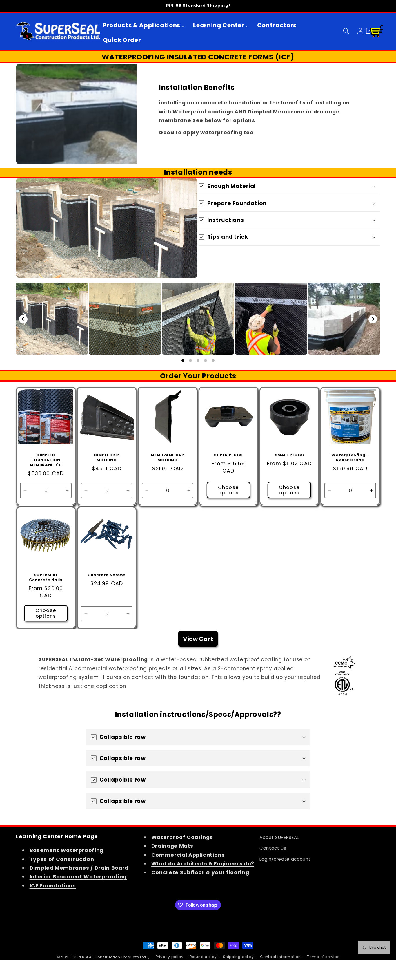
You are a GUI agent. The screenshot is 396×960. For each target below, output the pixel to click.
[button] (346, 31)
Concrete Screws (107, 575)
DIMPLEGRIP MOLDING (106, 458)
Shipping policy (238, 956)
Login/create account (284, 859)
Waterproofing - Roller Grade (350, 458)
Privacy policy (170, 956)
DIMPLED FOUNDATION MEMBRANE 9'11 (46, 460)
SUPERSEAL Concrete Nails (45, 578)
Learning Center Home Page (57, 836)
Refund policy (203, 956)
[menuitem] (144, 25)
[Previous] (23, 319)
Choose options (228, 490)
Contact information (280, 956)
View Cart (198, 639)
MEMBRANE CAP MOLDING (167, 458)
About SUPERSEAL (279, 837)
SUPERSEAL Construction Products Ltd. (110, 956)
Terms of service (323, 956)
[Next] (372, 319)
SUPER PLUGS (228, 455)
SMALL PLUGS (289, 455)
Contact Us (272, 848)
